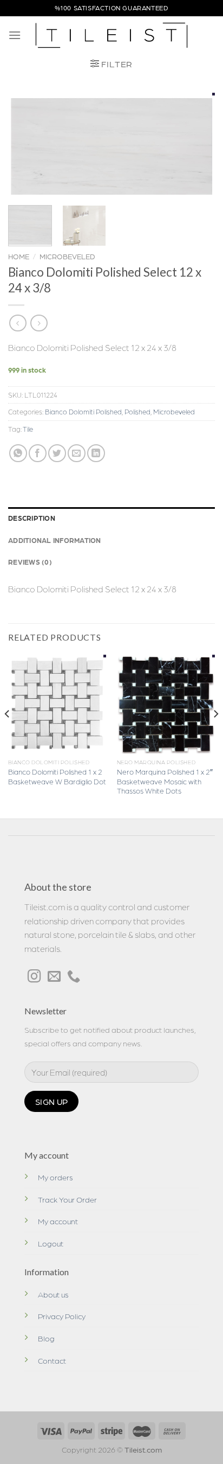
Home (18, 256)
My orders (55, 1177)
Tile (28, 429)
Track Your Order (67, 1199)
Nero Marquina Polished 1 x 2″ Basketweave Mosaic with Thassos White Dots (165, 781)
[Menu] (14, 35)
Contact (52, 1360)
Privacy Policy (62, 1316)
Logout (50, 1243)
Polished (137, 411)
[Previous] (26, 145)
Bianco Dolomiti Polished (83, 411)
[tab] (111, 518)
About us (53, 1294)
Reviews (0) (30, 562)
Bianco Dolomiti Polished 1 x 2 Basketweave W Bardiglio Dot (57, 776)
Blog (46, 1338)
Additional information (54, 540)
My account (58, 1221)
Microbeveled (67, 256)
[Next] (197, 145)
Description (31, 518)
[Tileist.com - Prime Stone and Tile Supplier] (112, 35)
